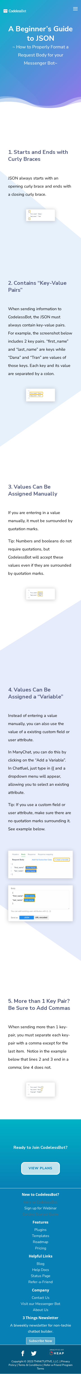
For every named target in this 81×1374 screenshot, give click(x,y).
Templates (40, 1235)
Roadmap (40, 1241)
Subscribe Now (40, 1341)
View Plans (40, 1168)
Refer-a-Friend (40, 1282)
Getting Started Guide (40, 1214)
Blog (40, 1263)
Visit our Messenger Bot (40, 1303)
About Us (40, 1309)
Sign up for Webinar (40, 1208)
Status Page (40, 1275)
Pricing (40, 1248)
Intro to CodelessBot (40, 1202)
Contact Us (41, 1297)
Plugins (40, 1229)
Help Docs (40, 1269)
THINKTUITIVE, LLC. (46, 1361)
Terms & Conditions (30, 1365)
